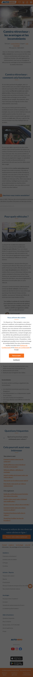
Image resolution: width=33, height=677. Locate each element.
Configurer (16, 360)
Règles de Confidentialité (22, 347)
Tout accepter (16, 355)
